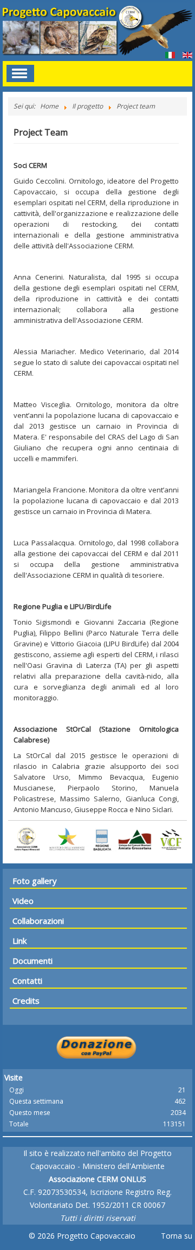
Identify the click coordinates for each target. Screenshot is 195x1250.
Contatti (27, 980)
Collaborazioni (38, 920)
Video (23, 900)
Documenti (32, 960)
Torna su (176, 1236)
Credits (26, 1000)
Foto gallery (34, 880)
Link (19, 940)
